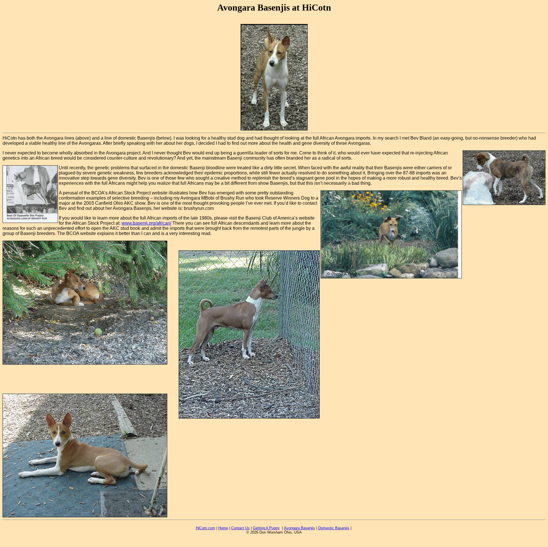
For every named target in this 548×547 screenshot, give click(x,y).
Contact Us (240, 528)
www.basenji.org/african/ (146, 223)
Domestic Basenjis (333, 528)
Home (223, 528)
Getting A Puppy (266, 528)
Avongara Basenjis (299, 528)
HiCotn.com (205, 528)
